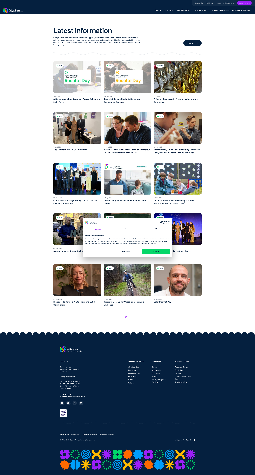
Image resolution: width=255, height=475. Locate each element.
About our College (181, 367)
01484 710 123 (66, 394)
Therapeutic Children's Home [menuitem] (220, 10)
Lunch (130, 380)
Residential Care (134, 373)
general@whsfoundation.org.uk (73, 397)
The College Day (181, 382)
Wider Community (229, 3)
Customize (126, 251)
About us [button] (158, 10)
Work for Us (156, 373)
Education (132, 370)
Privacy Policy (64, 434)
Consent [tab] (98, 229)
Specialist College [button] (200, 10)
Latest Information (244, 3)
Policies (154, 376)
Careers (178, 373)
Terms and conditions (90, 434)
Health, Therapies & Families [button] (240, 10)
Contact (218, 3)
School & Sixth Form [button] (183, 10)
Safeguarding (199, 3)
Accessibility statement (106, 434)
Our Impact (156, 367)
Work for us (209, 3)
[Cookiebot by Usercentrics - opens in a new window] (161, 222)
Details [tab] (127, 229)
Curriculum (179, 370)
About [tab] (157, 229)
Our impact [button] (169, 10)
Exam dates (132, 376)
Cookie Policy (75, 434)
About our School (134, 367)
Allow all (156, 251)
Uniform (131, 383)
